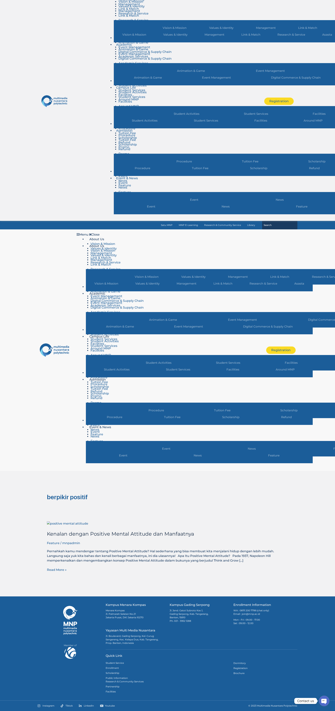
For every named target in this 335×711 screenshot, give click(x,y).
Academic (124, 44)
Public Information (117, 678)
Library (251, 225)
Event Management (134, 54)
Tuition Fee (127, 140)
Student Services (131, 97)
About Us (96, 239)
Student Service (115, 662)
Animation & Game (133, 42)
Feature (274, 455)
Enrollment (112, 667)
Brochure (238, 673)
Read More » (56, 570)
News (122, 187)
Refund (124, 149)
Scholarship (127, 144)
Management (129, 11)
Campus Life (126, 87)
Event (123, 176)
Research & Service (291, 34)
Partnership (112, 686)
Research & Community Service (222, 225)
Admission (124, 130)
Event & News (127, 178)
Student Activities (132, 85)
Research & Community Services (125, 681)
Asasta (299, 283)
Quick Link (114, 656)
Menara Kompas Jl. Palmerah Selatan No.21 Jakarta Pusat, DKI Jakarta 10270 (124, 614)
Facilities (125, 101)
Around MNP (285, 369)
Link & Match (128, 15)
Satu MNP (167, 225)
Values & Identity (131, 6)
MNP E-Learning (188, 225)
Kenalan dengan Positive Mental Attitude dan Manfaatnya (120, 534)
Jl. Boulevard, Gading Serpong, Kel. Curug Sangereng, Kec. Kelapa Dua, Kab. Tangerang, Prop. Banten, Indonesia (132, 639)
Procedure (126, 128)
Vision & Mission (134, 34)
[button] (167, 234)
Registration (240, 668)
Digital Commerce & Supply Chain (145, 58)
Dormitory (239, 663)
